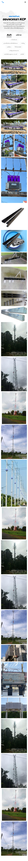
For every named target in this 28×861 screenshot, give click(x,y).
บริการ (18, 35)
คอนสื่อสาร (9, 47)
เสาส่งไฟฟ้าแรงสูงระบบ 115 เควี (10, 54)
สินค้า (9, 35)
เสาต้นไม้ (22, 54)
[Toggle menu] (25, 2)
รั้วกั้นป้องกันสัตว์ (18, 47)
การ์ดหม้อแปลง (14, 39)
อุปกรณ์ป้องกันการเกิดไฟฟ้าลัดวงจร (10, 43)
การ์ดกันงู (23, 43)
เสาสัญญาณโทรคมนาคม (14, 50)
